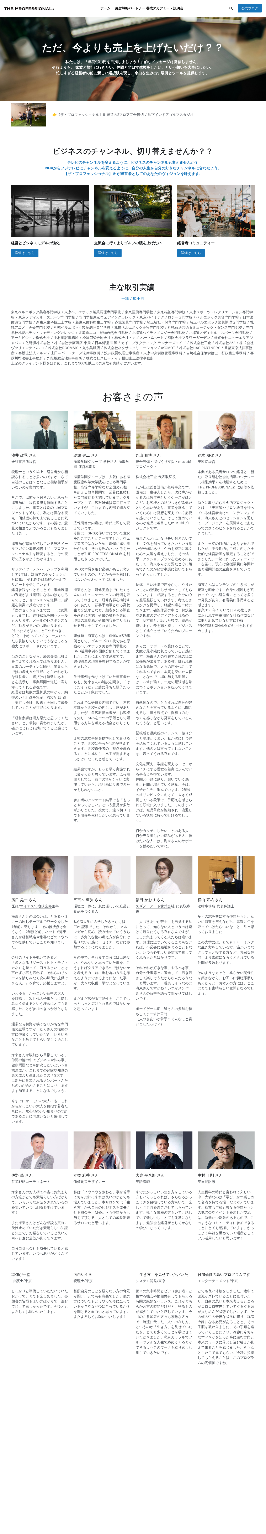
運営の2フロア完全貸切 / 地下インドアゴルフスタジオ (150, 115)
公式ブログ (249, 8)
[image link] (29, 8)
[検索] (231, 8)
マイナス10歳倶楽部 (36, 906)
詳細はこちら (25, 253)
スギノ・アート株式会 (153, 906)
